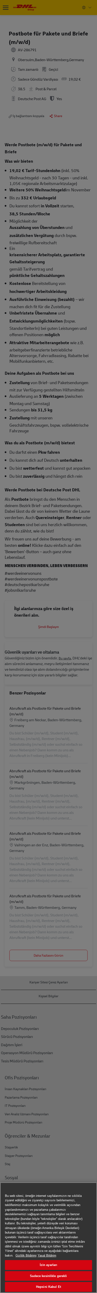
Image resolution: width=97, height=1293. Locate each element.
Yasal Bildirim (47, 1255)
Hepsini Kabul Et (48, 1287)
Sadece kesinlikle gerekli (48, 1276)
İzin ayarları (48, 1265)
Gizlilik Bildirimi (26, 1255)
